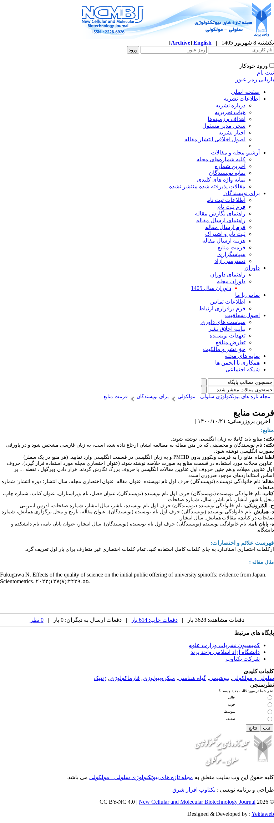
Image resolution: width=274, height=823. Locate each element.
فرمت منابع (231, 247)
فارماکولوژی (125, 678)
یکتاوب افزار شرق (193, 790)
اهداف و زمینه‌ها (226, 119)
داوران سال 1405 (211, 288)
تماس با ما (247, 295)
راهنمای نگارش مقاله (220, 213)
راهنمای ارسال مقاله (220, 220)
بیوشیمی (219, 678)
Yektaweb (263, 814)
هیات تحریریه (230, 112)
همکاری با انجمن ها (237, 363)
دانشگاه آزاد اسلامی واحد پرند (225, 652)
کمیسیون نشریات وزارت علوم (224, 645)
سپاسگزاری (231, 254)
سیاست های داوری (223, 322)
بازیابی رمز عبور (254, 79)
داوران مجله (231, 281)
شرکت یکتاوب (242, 659)
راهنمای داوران (227, 274)
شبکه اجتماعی (242, 369)
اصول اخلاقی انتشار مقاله (214, 139)
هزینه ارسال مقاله (223, 241)
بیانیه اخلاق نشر (227, 329)
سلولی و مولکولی (253, 678)
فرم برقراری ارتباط (222, 308)
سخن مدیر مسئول (223, 126)
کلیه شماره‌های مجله (221, 159)
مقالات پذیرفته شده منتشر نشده (207, 186)
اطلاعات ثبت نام (226, 200)
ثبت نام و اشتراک (225, 234)
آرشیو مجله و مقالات (235, 152)
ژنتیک (100, 678)
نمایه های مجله (242, 356)
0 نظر (37, 620)
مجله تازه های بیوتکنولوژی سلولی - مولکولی (141, 777)
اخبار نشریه (231, 132)
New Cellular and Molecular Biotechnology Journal (197, 802)
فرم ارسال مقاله (225, 227)
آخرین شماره (230, 166)
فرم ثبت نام (231, 207)
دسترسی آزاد (229, 261)
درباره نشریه (230, 105)
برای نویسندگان (241, 193)
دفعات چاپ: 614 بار (154, 620)
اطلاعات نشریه (242, 99)
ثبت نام (265, 73)
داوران (252, 268)
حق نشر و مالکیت (224, 349)
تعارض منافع (230, 342)
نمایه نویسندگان (227, 173)
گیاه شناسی (192, 678)
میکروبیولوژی (159, 678)
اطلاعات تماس (227, 302)
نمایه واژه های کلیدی (221, 180)
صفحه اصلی (245, 92)
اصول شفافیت (242, 315)
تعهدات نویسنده (227, 335)
